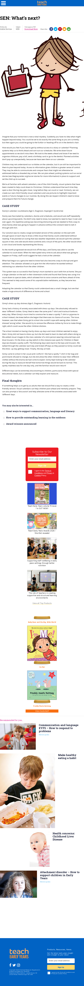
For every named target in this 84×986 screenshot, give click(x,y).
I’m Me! (42, 667)
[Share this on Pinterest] (60, 29)
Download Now (31, 29)
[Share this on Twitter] (56, 29)
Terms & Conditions (66, 972)
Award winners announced (21, 423)
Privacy (49, 473)
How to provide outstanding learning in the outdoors (36, 417)
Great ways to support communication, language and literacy (40, 411)
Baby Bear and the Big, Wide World (42, 622)
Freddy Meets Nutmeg (42, 706)
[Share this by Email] (64, 29)
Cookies (37, 475)
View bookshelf (42, 711)
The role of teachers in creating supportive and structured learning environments (42, 595)
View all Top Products (42, 603)
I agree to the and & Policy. (44, 473)
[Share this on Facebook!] (51, 29)
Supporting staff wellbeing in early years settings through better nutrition (42, 563)
